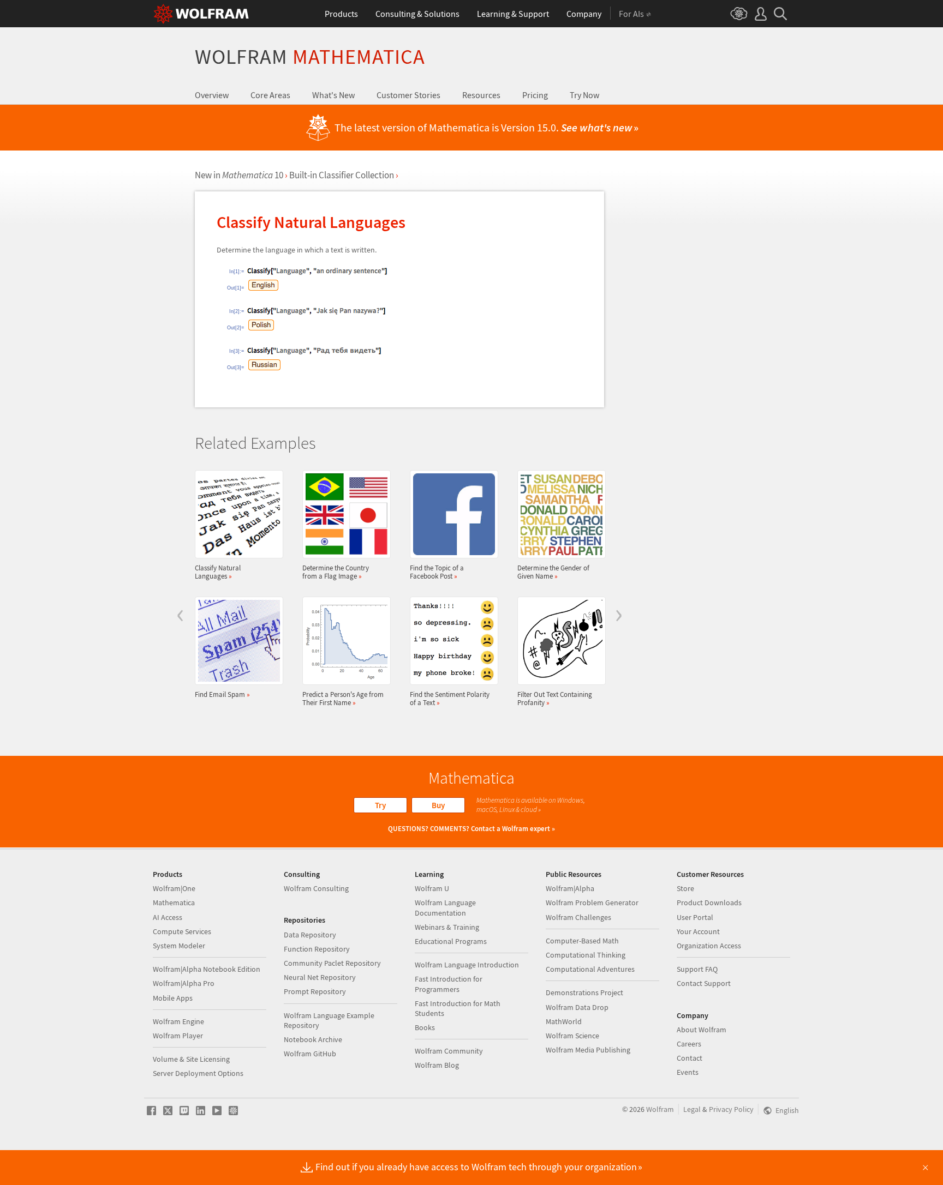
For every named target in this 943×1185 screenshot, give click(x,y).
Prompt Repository (315, 991)
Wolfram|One (174, 888)
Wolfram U (432, 888)
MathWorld (564, 1021)
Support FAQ (697, 969)
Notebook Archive (313, 1039)
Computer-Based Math (582, 941)
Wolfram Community (449, 1051)
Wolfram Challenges (578, 917)
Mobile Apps (173, 998)
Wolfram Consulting (316, 888)
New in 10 (239, 175)
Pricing (535, 94)
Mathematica (174, 902)
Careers (689, 1044)
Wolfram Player (178, 1035)
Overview (212, 94)
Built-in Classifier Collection (341, 175)
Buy (438, 805)
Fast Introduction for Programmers (448, 984)
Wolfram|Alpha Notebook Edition (206, 969)
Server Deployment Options (198, 1073)
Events (688, 1072)
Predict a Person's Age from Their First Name (343, 698)
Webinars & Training (447, 927)
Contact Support (704, 983)
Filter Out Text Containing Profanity (554, 698)
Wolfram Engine (178, 1021)
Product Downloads (709, 902)
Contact (689, 1058)
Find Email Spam (222, 694)
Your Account (698, 931)
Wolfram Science (572, 1035)
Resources (481, 94)
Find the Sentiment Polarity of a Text (450, 698)
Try (380, 805)
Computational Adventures (590, 969)
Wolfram (310, 56)
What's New (333, 94)
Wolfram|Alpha (570, 888)
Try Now (584, 94)
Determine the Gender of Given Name (553, 571)
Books (425, 1027)
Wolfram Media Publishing (588, 1050)
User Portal (695, 917)
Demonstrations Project (584, 992)
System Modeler (179, 946)
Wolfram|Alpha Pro (183, 983)
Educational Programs (451, 941)
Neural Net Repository (320, 977)
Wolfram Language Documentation (445, 907)
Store (685, 888)
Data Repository (310, 935)
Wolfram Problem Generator (592, 902)
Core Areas (270, 94)
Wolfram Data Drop (577, 1007)
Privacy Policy (731, 1109)
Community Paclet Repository (332, 963)
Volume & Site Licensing (191, 1059)
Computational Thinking (585, 955)
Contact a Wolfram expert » (513, 828)
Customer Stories (408, 94)
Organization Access (709, 946)
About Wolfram (701, 1029)
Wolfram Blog (437, 1065)
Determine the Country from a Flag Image (335, 571)
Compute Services (182, 931)
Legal (692, 1109)
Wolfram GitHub (310, 1053)
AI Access (167, 917)
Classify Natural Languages (218, 571)
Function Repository (317, 949)
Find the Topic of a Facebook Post (437, 571)
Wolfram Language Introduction (467, 965)
